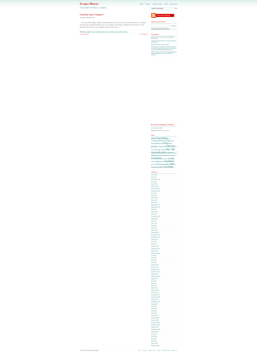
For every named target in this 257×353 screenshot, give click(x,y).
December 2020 (155, 191)
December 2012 (155, 235)
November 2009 (155, 297)
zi (173, 167)
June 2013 (154, 223)
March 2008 (154, 343)
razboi (107, 31)
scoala (115, 31)
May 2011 (153, 260)
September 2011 (155, 253)
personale (160, 155)
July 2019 (153, 193)
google (154, 146)
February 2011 (155, 265)
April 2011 (154, 262)
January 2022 (155, 186)
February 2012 (155, 246)
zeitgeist (125, 31)
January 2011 (155, 267)
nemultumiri (98, 31)
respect (172, 155)
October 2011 (154, 251)
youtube (168, 166)
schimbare (165, 158)
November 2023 (155, 179)
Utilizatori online (157, 4)
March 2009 (154, 315)
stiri (162, 161)
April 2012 (154, 244)
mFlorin (153, 52)
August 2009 (154, 304)
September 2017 (155, 205)
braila (169, 138)
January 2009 (155, 320)
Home (141, 4)
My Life (93, 31)
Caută (175, 8)
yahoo (161, 167)
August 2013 (154, 218)
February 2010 (155, 290)
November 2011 (155, 248)
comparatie (154, 141)
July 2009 (153, 306)
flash (161, 143)
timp (162, 164)
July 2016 (153, 209)
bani (160, 138)
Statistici (147, 4)
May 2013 (154, 225)
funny (165, 143)
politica (103, 31)
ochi (175, 153)
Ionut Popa (154, 47)
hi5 (158, 146)
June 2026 (154, 175)
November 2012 (155, 237)
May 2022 (154, 181)
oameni (170, 152)
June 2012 (154, 241)
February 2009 (155, 318)
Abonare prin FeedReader (163, 15)
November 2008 (155, 325)
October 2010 (155, 274)
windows (154, 167)
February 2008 (155, 345)
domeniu (162, 141)
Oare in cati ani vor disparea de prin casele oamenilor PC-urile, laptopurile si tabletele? (164, 53)
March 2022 (154, 184)
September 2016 (155, 207)
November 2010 (155, 271)
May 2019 (154, 195)
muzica (163, 149)
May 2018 (154, 200)
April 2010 (154, 285)
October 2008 (155, 327)
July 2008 (153, 334)
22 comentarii (144, 34)
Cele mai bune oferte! (157, 128)
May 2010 (154, 283)
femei (172, 141)
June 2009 (154, 308)
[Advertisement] (164, 91)
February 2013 (155, 232)
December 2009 (155, 295)
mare (152, 149)
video (172, 164)
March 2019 (154, 198)
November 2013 (155, 216)
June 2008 (154, 336)
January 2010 (155, 292)
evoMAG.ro (160, 130)
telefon (157, 164)
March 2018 (154, 202)
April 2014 (154, 214)
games (171, 143)
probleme (167, 155)
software (158, 161)
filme (84, 31)
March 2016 (154, 211)
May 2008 (154, 338)
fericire (153, 143)
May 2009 (154, 311)
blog (165, 138)
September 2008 (155, 329)
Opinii (153, 155)
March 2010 (154, 288)
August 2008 (154, 331)
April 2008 (154, 341)
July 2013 (153, 221)
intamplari (162, 146)
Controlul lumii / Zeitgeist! (92, 14)
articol (154, 138)
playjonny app (155, 41)
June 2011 (154, 258)
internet (170, 146)
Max (152, 44)
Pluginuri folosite (166, 350)
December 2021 (155, 188)
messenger (157, 149)
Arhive (166, 4)
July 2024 (153, 177)
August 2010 (154, 278)
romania (111, 31)
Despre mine (173, 4)
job (176, 146)
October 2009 (155, 299)
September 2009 (155, 301)
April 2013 (154, 228)
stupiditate (120, 31)
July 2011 (153, 255)
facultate (168, 141)
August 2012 (154, 239)
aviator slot (154, 37)
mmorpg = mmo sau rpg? (162, 44)
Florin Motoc (89, 4)
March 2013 (154, 230)
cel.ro (167, 130)
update (166, 164)
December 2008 (155, 322)
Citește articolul (85, 34)
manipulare (88, 31)
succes (153, 164)
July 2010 (153, 281)
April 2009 (154, 313)
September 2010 (155, 276)
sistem (153, 161)
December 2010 (155, 269)
